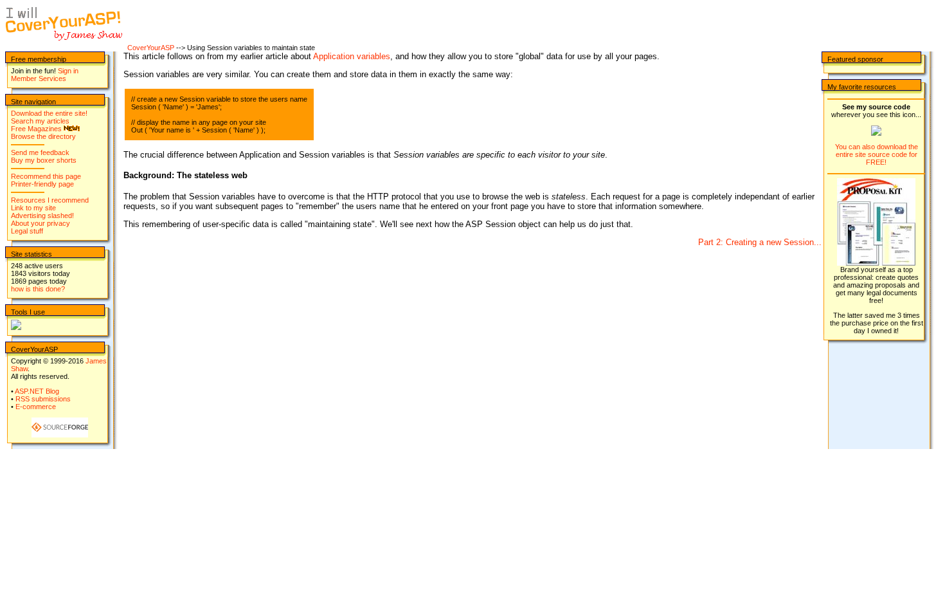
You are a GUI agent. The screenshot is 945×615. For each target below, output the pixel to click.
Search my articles (40, 121)
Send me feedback (40, 152)
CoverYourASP (150, 47)
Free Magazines (36, 129)
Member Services (38, 78)
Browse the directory (43, 136)
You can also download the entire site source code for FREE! (876, 154)
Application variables (351, 56)
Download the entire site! (49, 113)
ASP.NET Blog (37, 391)
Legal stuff (27, 231)
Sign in (68, 71)
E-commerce (35, 406)
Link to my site (33, 208)
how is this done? (38, 289)
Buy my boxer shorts (43, 160)
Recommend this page (46, 176)
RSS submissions (43, 399)
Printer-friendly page (42, 184)
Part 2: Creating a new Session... (760, 242)
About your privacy (40, 223)
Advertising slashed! (42, 215)
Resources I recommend (50, 200)
